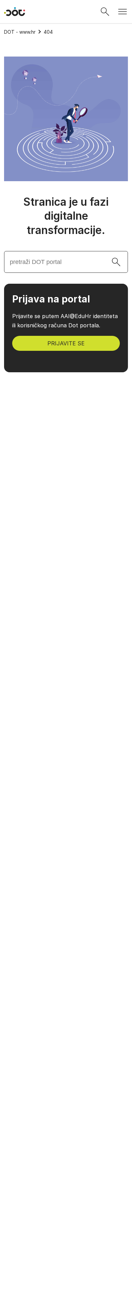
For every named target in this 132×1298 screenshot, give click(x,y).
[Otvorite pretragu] (105, 11)
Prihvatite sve (66, 1247)
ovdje (14, 1193)
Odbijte (66, 1283)
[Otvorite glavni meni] (122, 11)
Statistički (27, 1224)
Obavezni (26, 1209)
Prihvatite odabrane (66, 1265)
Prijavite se (66, 343)
